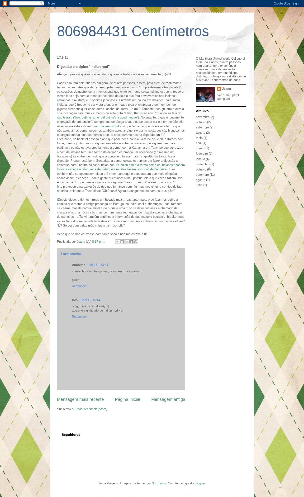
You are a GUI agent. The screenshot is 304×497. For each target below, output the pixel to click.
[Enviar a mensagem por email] (117, 241)
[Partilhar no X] (126, 241)
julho (199, 185)
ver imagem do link (107, 126)
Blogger (200, 483)
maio (199, 138)
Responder (79, 286)
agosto (200, 132)
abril (199, 143)
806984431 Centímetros (133, 31)
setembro (202, 127)
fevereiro (202, 153)
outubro (201, 122)
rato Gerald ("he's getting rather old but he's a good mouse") (98, 117)
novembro (202, 117)
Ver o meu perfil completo (228, 96)
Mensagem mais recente (80, 399)
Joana (226, 88)
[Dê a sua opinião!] (122, 241)
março (200, 148)
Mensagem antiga (168, 399)
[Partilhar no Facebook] (131, 241)
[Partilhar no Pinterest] (135, 241)
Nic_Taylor (159, 483)
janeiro (200, 159)
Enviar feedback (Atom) (91, 409)
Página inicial (127, 399)
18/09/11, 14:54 (97, 265)
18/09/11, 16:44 (89, 300)
